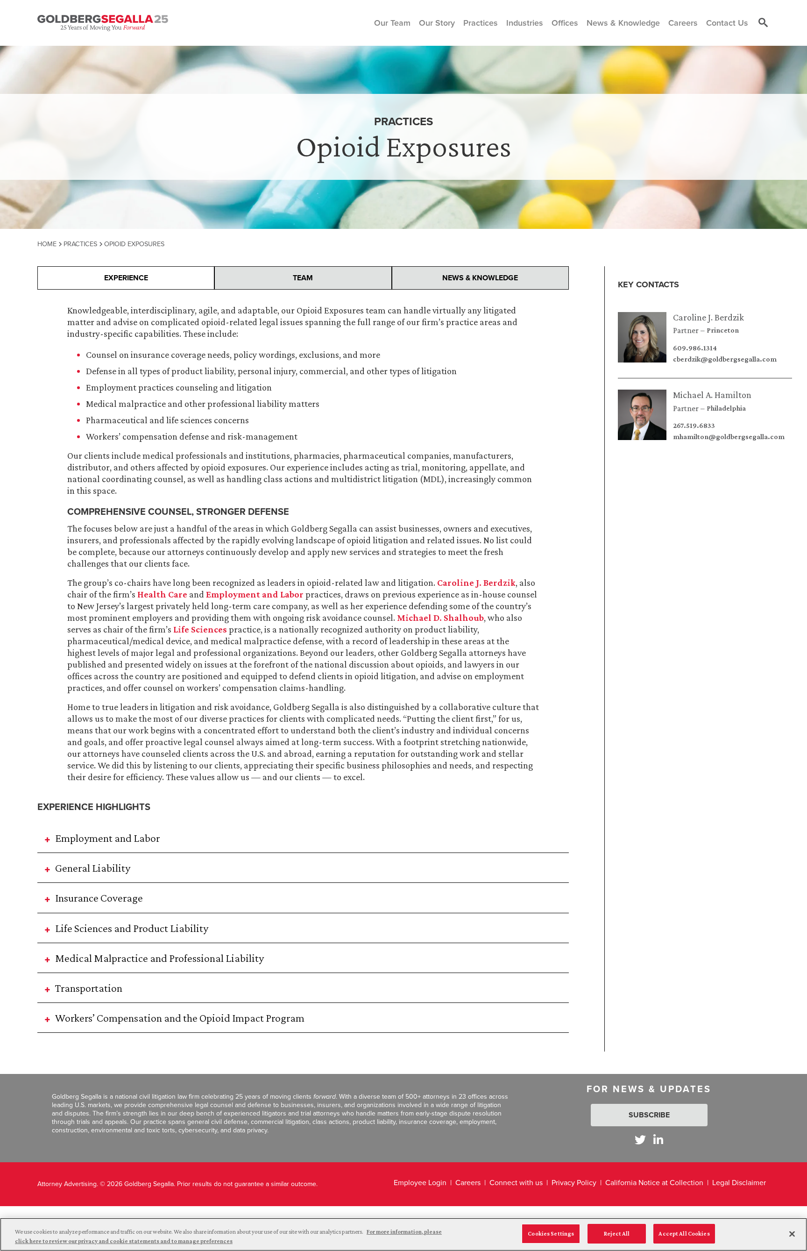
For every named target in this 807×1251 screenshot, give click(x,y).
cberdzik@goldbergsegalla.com (725, 359)
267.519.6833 (694, 425)
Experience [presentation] (126, 277)
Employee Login (420, 1182)
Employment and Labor (255, 594)
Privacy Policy (574, 1182)
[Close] (792, 1233)
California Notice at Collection (654, 1182)
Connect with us (516, 1182)
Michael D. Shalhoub (440, 617)
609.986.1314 (695, 348)
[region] (403, 1234)
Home (47, 244)
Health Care (162, 594)
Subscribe (649, 1114)
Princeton (723, 330)
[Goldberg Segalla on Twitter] (640, 1139)
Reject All (617, 1233)
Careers (468, 1182)
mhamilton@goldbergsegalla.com (729, 437)
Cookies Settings (551, 1233)
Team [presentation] (303, 277)
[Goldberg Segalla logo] (102, 23)
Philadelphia (726, 408)
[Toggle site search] (763, 23)
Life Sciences (200, 629)
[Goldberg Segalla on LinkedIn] (658, 1139)
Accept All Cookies (683, 1233)
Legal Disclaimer (739, 1182)
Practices (80, 244)
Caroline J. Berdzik (708, 317)
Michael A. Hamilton (712, 395)
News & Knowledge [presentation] (480, 277)
